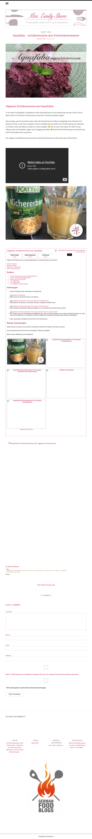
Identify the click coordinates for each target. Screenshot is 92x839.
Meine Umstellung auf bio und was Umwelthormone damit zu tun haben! (77, 745)
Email (7, 645)
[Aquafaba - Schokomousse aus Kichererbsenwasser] (46, 72)
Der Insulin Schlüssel (56, 745)
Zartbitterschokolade (13, 572)
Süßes (49, 32)
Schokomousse (49, 570)
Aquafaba (10, 570)
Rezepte (43, 32)
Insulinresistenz (56, 742)
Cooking (15, 740)
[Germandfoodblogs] (46, 788)
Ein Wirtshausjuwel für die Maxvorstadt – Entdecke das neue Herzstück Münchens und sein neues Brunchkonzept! (14, 747)
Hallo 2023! (35, 743)
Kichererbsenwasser (20, 570)
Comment (9, 611)
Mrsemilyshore (13, 567)
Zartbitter (63, 570)
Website (8, 655)
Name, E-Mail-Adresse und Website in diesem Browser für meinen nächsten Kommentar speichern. (42, 674)
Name (8, 635)
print (69, 254)
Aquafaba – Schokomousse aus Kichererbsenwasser (46, 35)
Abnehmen (56, 740)
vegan (57, 570)
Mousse (31, 570)
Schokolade (39, 570)
